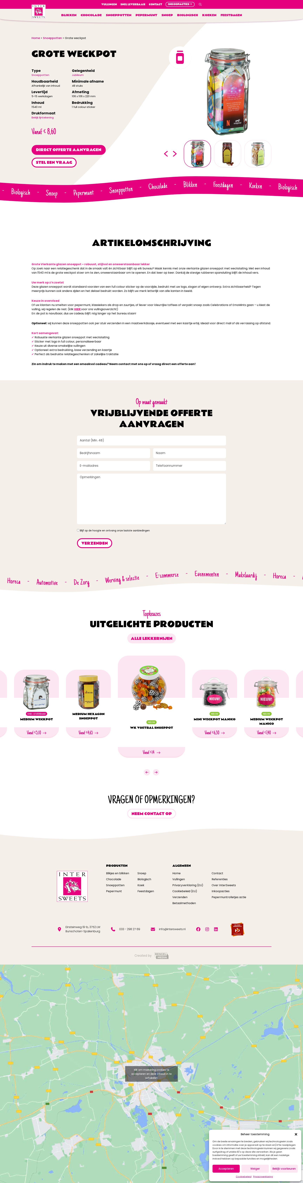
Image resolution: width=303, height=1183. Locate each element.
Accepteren (226, 1169)
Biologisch (187, 15)
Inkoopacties (221, 891)
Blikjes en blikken (117, 873)
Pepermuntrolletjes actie (229, 897)
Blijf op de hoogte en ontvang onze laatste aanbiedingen (115, 530)
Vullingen (109, 4)
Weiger (255, 1169)
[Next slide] (175, 154)
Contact (155, 4)
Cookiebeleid (243, 1176)
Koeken (209, 15)
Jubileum (78, 75)
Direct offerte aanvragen (68, 150)
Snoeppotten (118, 15)
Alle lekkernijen (151, 639)
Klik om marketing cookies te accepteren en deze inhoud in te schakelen (151, 1073)
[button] (296, 1134)
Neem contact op (152, 814)
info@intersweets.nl (172, 929)
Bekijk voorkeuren (284, 1169)
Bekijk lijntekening (43, 117)
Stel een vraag (54, 163)
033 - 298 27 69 (129, 929)
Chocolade (91, 15)
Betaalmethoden (184, 903)
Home (176, 873)
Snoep (167, 15)
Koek (140, 885)
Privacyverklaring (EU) (187, 885)
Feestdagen (231, 15)
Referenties (220, 879)
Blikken (68, 15)
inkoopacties (178, 4)
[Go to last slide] (166, 154)
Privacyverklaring (263, 1176)
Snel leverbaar (132, 4)
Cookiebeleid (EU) (184, 891)
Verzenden (179, 897)
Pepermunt (146, 15)
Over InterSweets (224, 885)
